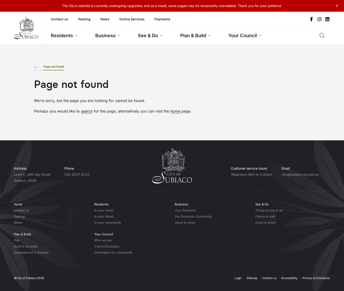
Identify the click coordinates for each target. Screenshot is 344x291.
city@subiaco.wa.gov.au (300, 174)
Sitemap (251, 278)
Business (105, 35)
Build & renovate (26, 246)
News (105, 19)
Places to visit (265, 216)
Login (238, 278)
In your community (107, 222)
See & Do (148, 35)
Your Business (185, 210)
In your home (103, 210)
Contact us (59, 19)
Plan (17, 240)
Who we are (103, 240)
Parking (84, 19)
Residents (62, 35)
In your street (104, 216)
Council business (106, 246)
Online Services (132, 19)
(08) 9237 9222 (76, 174)
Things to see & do (269, 210)
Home (18, 204)
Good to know (185, 222)
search (87, 111)
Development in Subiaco (31, 252)
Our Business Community (193, 216)
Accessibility (289, 278)
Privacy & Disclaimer (316, 278)
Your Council (242, 35)
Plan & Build (193, 35)
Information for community (113, 252)
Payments (162, 19)
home (175, 111)
